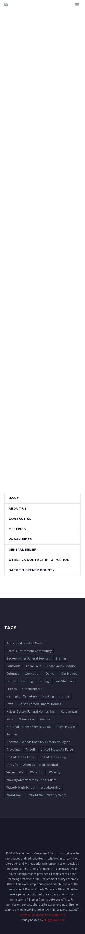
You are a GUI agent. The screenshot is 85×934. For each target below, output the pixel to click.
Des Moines (69, 673)
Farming (27, 681)
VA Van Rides (20, 539)
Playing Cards (66, 727)
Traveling (13, 749)
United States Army (20, 757)
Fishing (44, 681)
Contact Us (20, 519)
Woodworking (50, 787)
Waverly (54, 772)
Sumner (11, 734)
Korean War (69, 711)
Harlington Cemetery (21, 696)
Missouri (45, 719)
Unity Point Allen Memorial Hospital (32, 765)
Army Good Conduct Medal (24, 643)
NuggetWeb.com (54, 920)
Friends (11, 689)
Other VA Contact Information (39, 560)
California (13, 666)
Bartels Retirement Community (29, 651)
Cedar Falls (33, 666)
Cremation (32, 673)
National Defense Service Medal (28, 727)
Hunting (48, 696)
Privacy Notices (55, 915)
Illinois (65, 696)
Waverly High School (20, 787)
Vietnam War (15, 772)
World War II (15, 795)
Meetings (17, 529)
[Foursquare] (42, 828)
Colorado (12, 673)
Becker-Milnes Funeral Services (28, 658)
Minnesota (26, 719)
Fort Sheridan (64, 681)
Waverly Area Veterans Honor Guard (31, 780)
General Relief (22, 549)
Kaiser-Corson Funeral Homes (40, 704)
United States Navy (52, 757)
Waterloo (37, 772)
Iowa (9, 704)
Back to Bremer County (32, 570)
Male (9, 719)
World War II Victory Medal (47, 795)
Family (11, 681)
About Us (18, 508)
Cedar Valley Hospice (61, 666)
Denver (51, 673)
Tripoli (30, 749)
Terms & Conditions (31, 915)
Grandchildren (32, 689)
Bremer (60, 658)
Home (59, 11)
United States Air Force (56, 749)
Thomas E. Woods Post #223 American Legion (38, 742)
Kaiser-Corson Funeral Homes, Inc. (30, 711)
